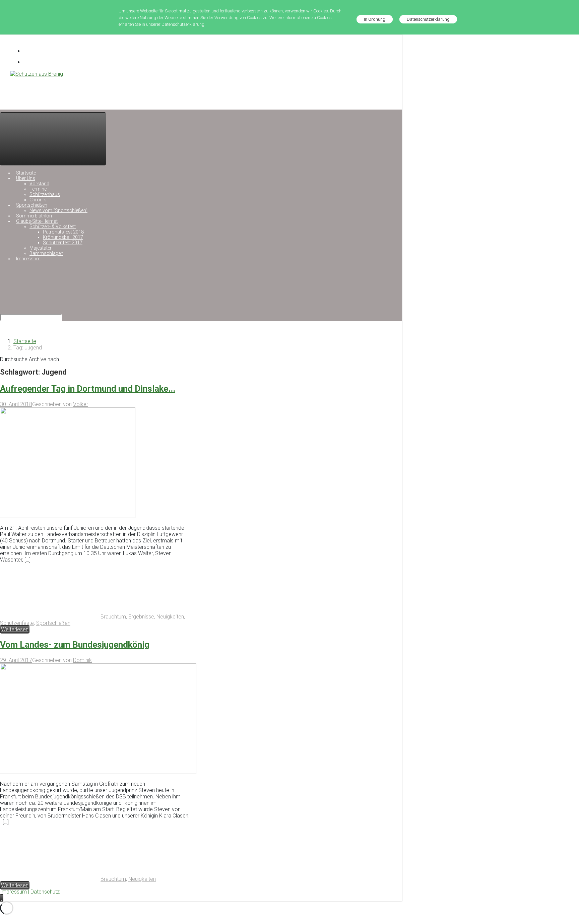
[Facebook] (31, 51)
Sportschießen (53, 623)
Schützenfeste (17, 623)
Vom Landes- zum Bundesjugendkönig (74, 645)
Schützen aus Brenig (37, 88)
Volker (80, 404)
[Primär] (53, 139)
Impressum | (15, 892)
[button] (1, 898)
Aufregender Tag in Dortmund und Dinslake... (87, 389)
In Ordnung (374, 19)
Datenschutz (45, 892)
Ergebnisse (141, 616)
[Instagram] (31, 62)
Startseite (24, 341)
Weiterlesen (14, 629)
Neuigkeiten (170, 616)
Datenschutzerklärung (428, 19)
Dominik (82, 660)
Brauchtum (113, 616)
